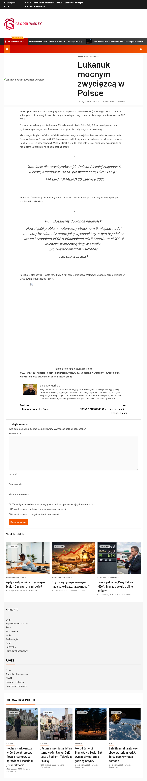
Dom (8, 619)
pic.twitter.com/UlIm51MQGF (95, 172)
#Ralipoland (74, 239)
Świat (8, 627)
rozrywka (10, 744)
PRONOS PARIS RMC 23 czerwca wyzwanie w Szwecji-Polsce (103, 409)
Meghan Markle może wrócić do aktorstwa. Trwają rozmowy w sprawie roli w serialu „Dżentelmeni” (19, 756)
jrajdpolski (94, 221)
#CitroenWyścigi (72, 244)
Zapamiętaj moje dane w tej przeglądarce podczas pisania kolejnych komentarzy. (52, 504)
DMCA (59, 3)
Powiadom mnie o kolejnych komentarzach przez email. (39, 509)
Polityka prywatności (35, 6)
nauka (8, 635)
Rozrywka (11, 647)
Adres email (15, 484)
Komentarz (15, 433)
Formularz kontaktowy (43, 3)
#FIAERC (64, 172)
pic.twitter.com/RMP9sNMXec (73, 249)
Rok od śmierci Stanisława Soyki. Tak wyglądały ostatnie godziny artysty (111, 41)
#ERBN (58, 239)
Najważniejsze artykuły (17, 623)
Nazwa (13, 474)
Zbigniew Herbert (87, 102)
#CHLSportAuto (96, 239)
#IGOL (115, 239)
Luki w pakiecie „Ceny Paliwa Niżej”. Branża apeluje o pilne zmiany (115, 586)
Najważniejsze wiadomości (88, 56)
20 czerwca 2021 (91, 179)
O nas (28, 3)
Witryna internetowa (19, 494)
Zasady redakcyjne (73, 3)
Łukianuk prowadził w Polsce (35, 407)
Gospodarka (12, 631)
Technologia (12, 639)
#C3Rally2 (94, 244)
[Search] (141, 49)
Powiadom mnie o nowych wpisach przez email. (35, 514)
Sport (8, 643)
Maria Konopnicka (30, 590)
